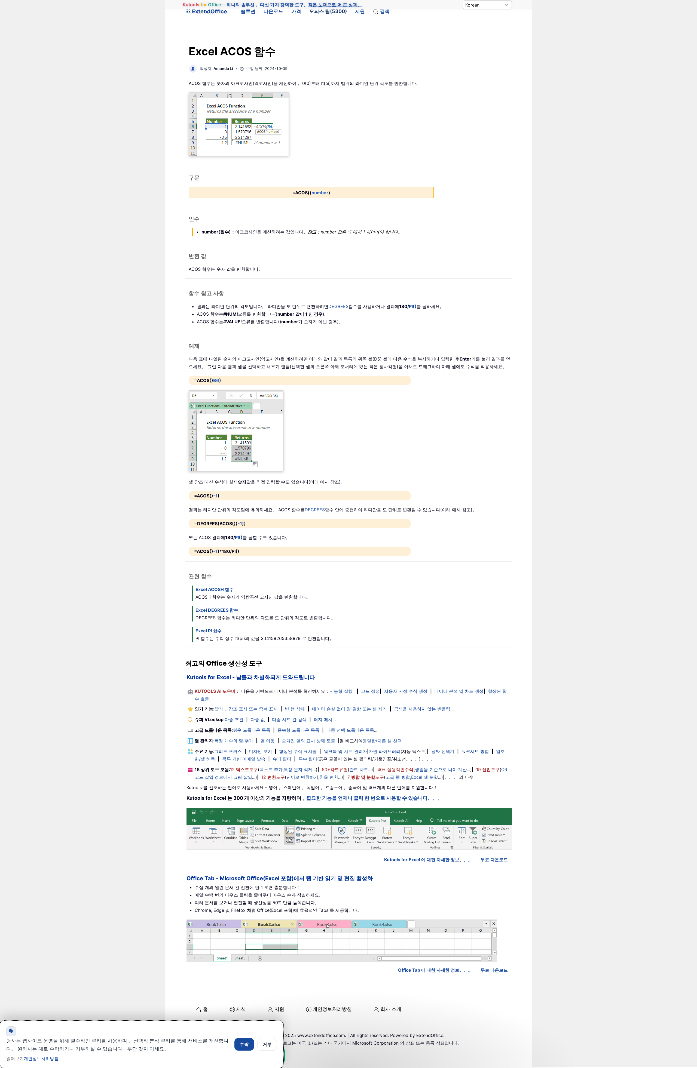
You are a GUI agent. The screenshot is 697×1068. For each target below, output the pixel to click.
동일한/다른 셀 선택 (382, 740)
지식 (241, 1009)
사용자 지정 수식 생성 (405, 691)
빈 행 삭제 (295, 709)
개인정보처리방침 (332, 1009)
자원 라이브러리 (385, 751)
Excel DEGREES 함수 (216, 610)
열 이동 (267, 740)
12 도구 (244, 769)
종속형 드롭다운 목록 (298, 730)
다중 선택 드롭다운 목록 (350, 730)
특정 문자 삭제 (298, 769)
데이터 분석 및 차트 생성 (459, 691)
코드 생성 (370, 691)
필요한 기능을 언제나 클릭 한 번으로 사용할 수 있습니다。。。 (374, 798)
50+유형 (335, 769)
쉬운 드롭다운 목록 (251, 730)
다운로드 (273, 11)
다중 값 (257, 719)
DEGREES (338, 306)
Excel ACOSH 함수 (214, 589)
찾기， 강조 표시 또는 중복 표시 (246, 709)
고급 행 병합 (398, 777)
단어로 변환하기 (302, 777)
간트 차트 (358, 769)
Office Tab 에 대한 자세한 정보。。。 (435, 970)
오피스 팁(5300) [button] (328, 11)
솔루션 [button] (248, 11)
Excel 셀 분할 (424, 777)
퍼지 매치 (323, 719)
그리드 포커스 (228, 751)
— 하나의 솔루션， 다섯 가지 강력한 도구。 (272, 5)
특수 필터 (307, 759)
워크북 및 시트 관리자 (345, 751)
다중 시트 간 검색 (289, 719)
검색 (385, 11)
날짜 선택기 (442, 751)
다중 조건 (234, 719)
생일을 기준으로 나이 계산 (441, 769)
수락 (244, 1044)
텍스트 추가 (271, 769)
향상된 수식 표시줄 (298, 751)
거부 (267, 1044)
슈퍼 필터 (282, 759)
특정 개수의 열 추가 (233, 740)
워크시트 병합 (475, 751)
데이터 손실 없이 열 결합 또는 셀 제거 (349, 709)
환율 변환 (328, 777)
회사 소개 (390, 1009)
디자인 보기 (260, 751)
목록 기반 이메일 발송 (243, 759)
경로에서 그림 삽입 (233, 777)
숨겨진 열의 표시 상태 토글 (308, 740)
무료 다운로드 (494, 859)
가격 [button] (296, 11)
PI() (413, 306)
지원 (360, 11)
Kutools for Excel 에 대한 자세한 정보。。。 (428, 859)
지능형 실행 (341, 691)
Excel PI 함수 (208, 630)
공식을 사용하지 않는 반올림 (422, 709)
